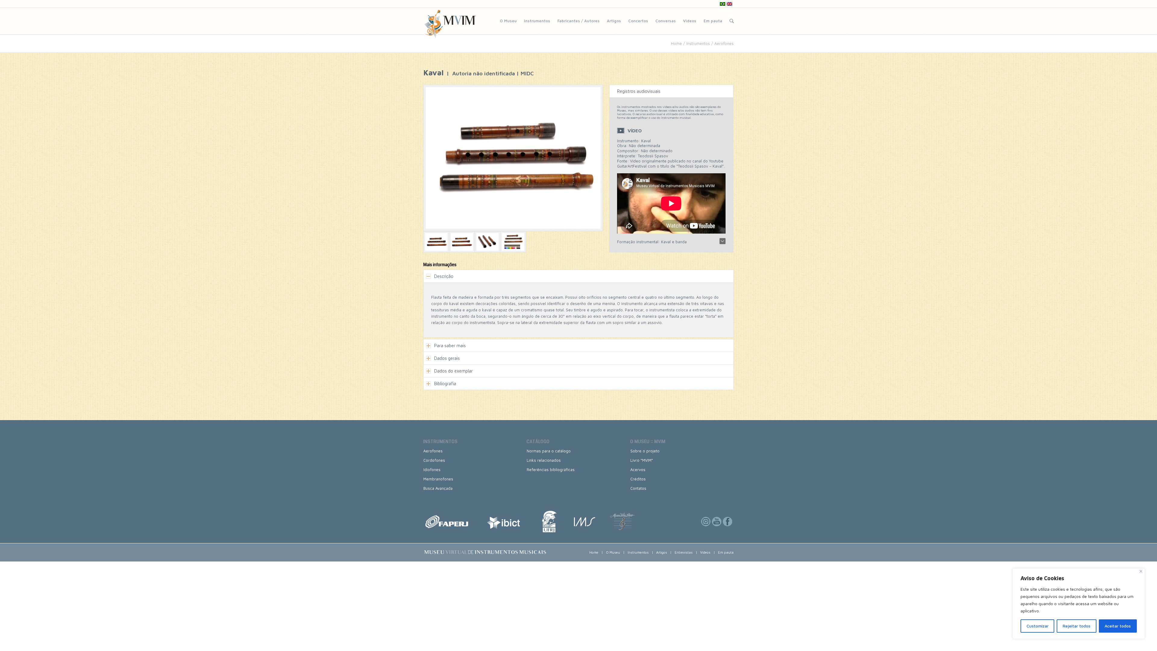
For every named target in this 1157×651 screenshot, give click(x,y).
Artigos (614, 20)
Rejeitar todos (1076, 625)
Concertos (638, 20)
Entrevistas (684, 552)
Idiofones (432, 469)
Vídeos (689, 20)
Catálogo (538, 442)
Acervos (637, 469)
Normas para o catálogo (549, 450)
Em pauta (713, 20)
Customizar (1038, 625)
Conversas (665, 20)
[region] (1078, 603)
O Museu (508, 20)
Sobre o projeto (645, 450)
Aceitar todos (1118, 625)
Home (676, 43)
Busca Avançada (438, 488)
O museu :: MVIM (648, 442)
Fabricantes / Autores (578, 20)
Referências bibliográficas (551, 469)
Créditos (638, 478)
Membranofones (438, 478)
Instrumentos (537, 20)
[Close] (1141, 571)
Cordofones (434, 460)
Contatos (638, 488)
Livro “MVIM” (641, 460)
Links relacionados (544, 460)
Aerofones (724, 43)
